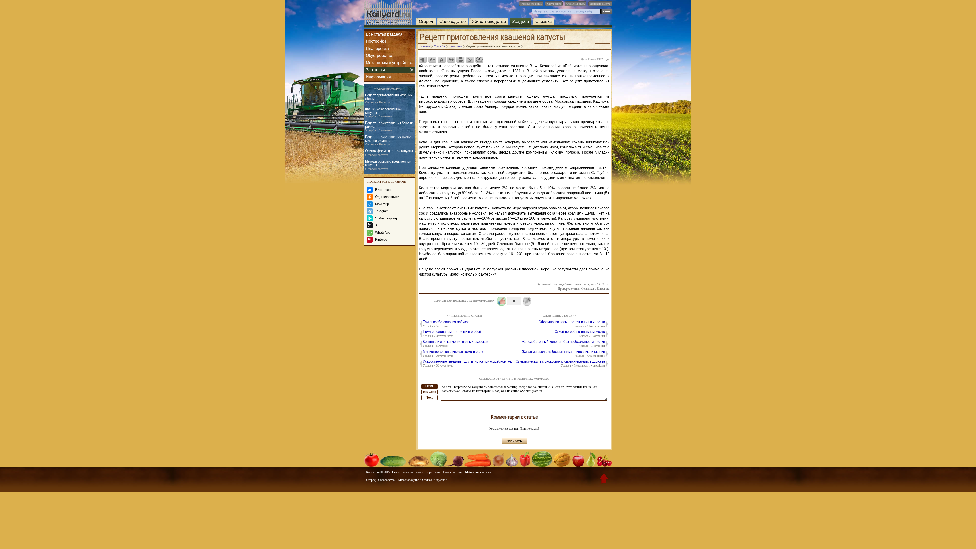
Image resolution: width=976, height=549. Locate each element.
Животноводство (489, 21)
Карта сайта (554, 3)
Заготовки (375, 70)
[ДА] (501, 301)
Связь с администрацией (407, 472)
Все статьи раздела (384, 34)
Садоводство (452, 21)
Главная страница (531, 3)
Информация (378, 77)
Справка (543, 21)
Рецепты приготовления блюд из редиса (389, 126)
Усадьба (520, 21)
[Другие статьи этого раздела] (460, 59)
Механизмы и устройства (389, 62)
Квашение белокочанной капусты (383, 112)
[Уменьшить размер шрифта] (432, 59)
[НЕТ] (527, 301)
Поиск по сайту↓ (600, 3)
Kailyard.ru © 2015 (378, 472)
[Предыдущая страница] (422, 59)
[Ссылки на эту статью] (470, 59)
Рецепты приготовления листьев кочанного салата (389, 140)
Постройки (376, 41)
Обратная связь (575, 3)
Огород (426, 21)
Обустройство (379, 55)
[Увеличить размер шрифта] (451, 59)
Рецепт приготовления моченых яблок (388, 98)
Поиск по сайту (453, 472)
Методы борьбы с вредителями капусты (388, 164)
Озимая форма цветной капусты (389, 152)
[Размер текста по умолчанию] (441, 59)
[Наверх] (604, 479)
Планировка (377, 48)
